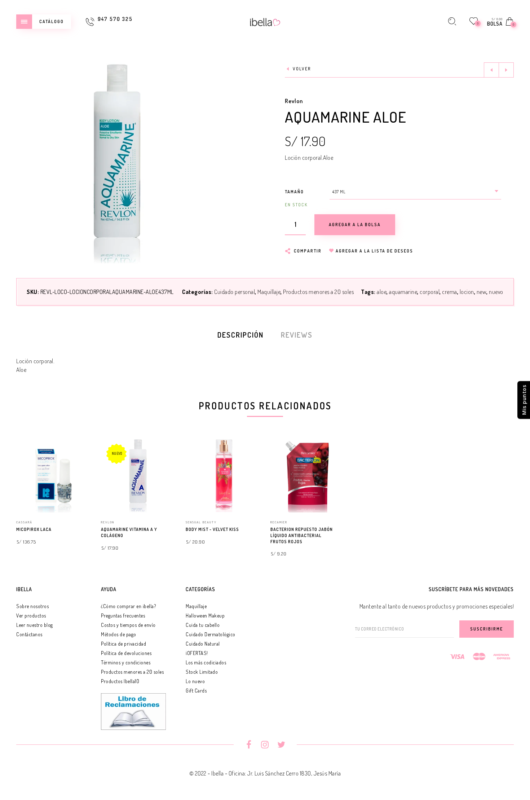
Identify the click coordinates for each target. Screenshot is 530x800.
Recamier (278, 522)
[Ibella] (265, 21)
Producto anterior (491, 70)
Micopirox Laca (34, 529)
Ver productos (31, 615)
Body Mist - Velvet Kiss (212, 529)
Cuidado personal (234, 291)
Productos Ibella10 (120, 681)
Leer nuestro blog (34, 625)
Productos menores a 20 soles (318, 291)
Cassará (24, 522)
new (482, 291)
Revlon (294, 101)
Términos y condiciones (125, 662)
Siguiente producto (506, 70)
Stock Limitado (202, 672)
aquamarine (403, 291)
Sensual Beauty (201, 522)
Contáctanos (29, 634)
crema (449, 291)
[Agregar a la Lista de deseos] (87, 530)
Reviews (297, 334)
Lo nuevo (195, 681)
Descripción (240, 334)
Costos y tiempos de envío (128, 625)
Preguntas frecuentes (123, 615)
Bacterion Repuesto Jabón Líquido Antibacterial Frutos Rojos (301, 535)
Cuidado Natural (203, 644)
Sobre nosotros (32, 606)
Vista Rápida (77, 454)
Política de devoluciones (126, 653)
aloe (382, 291)
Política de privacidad (123, 644)
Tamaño (294, 191)
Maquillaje (269, 291)
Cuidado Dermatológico (210, 634)
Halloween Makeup (205, 615)
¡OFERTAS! (197, 653)
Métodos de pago (118, 634)
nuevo (496, 291)
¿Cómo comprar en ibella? (128, 606)
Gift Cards (196, 690)
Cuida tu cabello (203, 625)
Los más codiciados (206, 662)
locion (467, 291)
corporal (430, 291)
